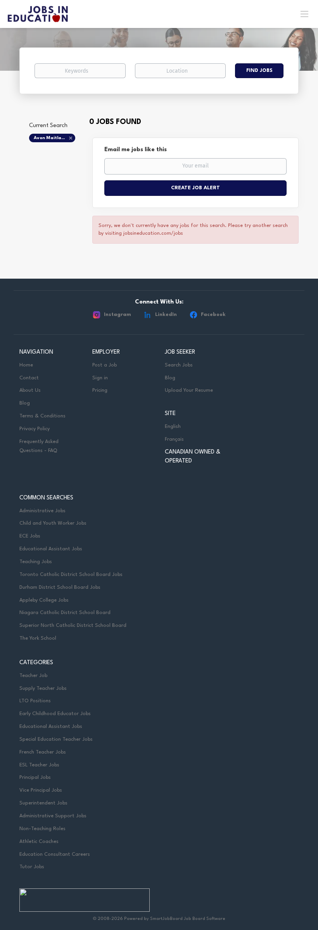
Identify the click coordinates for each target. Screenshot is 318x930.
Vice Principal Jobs (41, 790)
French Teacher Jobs (42, 752)
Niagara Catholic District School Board (65, 612)
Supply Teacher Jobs (43, 688)
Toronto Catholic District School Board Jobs (71, 574)
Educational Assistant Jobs (50, 548)
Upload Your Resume (189, 390)
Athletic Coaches (39, 841)
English (173, 426)
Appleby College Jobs (44, 600)
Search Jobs (179, 365)
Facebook (213, 314)
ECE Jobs (29, 536)
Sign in (100, 377)
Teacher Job (33, 675)
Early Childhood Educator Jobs (55, 713)
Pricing (99, 390)
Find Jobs (259, 70)
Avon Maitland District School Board (54, 138)
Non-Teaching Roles (42, 828)
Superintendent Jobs (43, 803)
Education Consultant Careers (54, 854)
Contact (29, 377)
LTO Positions (35, 700)
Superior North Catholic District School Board (72, 625)
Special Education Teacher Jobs (56, 739)
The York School (37, 638)
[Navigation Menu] (304, 13)
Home (26, 365)
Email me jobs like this (135, 150)
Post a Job (104, 365)
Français (174, 439)
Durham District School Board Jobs (59, 587)
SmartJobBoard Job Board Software (187, 919)
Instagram (117, 314)
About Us (30, 390)
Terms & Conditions (42, 416)
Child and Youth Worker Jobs (52, 523)
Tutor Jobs (31, 866)
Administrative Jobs (42, 510)
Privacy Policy (34, 428)
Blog (24, 403)
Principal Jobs (35, 777)
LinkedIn (166, 314)
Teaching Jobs (35, 561)
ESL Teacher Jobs (39, 765)
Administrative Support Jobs (52, 815)
